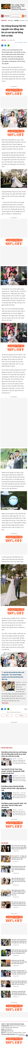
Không (21, 715)
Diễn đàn (6, 16)
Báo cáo (25, 42)
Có (6, 715)
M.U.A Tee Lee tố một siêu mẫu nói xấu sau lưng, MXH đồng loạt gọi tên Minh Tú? (19, 848)
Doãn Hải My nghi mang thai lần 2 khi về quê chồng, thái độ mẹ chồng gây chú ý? (19, 952)
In (26, 709)
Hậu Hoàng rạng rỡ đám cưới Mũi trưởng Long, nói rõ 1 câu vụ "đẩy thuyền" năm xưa (18, 893)
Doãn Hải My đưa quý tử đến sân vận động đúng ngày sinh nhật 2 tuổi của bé (18, 882)
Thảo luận (20, 42)
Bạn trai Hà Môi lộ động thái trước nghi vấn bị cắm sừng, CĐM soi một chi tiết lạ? (19, 983)
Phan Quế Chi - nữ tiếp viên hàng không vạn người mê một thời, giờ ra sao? (19, 858)
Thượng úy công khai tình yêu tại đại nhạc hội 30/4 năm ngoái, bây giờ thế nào (18, 994)
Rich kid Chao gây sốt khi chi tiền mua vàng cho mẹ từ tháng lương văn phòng (18, 904)
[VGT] (2, 16)
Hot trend (22, 20)
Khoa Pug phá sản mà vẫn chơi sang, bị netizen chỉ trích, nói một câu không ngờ (18, 870)
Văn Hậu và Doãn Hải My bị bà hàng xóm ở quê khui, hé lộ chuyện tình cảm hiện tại (19, 942)
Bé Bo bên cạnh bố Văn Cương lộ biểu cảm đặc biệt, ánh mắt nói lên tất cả (19, 963)
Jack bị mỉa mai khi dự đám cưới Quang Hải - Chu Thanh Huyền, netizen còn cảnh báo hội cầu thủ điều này (13, 676)
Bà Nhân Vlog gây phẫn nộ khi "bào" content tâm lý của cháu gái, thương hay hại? (19, 973)
